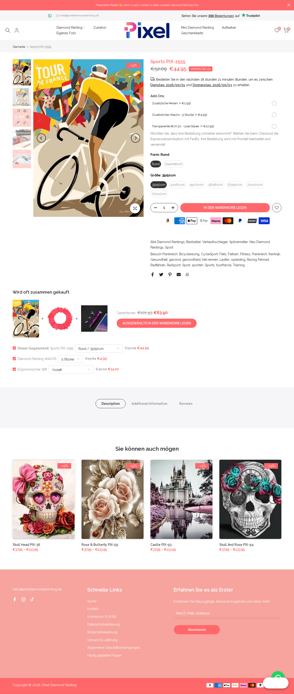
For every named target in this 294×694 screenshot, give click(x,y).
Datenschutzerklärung (103, 624)
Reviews (185, 403)
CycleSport (209, 254)
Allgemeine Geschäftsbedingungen (113, 647)
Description (111, 403)
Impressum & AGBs (101, 616)
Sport (169, 247)
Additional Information (149, 403)
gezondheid (191, 259)
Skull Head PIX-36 (26, 545)
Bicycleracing (189, 254)
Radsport (174, 265)
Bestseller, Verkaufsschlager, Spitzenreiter (217, 242)
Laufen (224, 259)
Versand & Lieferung (102, 640)
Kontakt (92, 609)
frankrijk (274, 254)
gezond (175, 259)
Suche (91, 601)
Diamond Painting (69, 27)
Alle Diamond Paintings (167, 242)
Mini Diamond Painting (197, 27)
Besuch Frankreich (164, 254)
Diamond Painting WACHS (37, 358)
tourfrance (223, 265)
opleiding (238, 259)
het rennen (210, 259)
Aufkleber (229, 27)
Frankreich (259, 254)
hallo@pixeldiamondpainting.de (79, 15)
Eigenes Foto (66, 33)
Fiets (222, 254)
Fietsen (233, 254)
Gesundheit (158, 259)
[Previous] (41, 138)
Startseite (19, 46)
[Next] (135, 138)
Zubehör (99, 27)
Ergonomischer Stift (32, 369)
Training (239, 265)
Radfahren (157, 265)
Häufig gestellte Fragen (104, 655)
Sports (210, 265)
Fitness (245, 254)
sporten (197, 265)
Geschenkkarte (192, 33)
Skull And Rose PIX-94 (236, 545)
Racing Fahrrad (258, 259)
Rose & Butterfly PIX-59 (100, 545)
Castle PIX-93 (161, 545)
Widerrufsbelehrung (102, 632)
